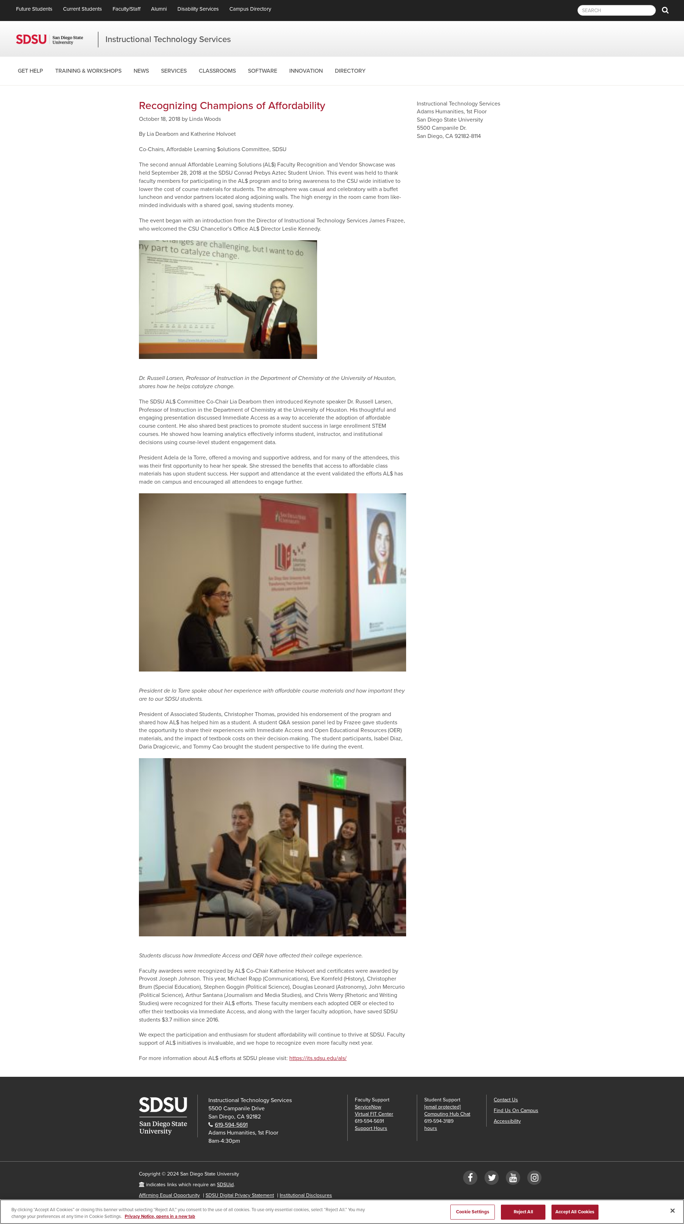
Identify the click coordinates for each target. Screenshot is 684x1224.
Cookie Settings (472, 1212)
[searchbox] (616, 10)
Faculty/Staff (126, 9)
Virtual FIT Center (374, 1114)
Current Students (82, 9)
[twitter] (491, 1179)
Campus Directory (250, 9)
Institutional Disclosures (306, 1195)
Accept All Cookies (574, 1212)
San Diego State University (57, 39)
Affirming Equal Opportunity (169, 1195)
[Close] (672, 1211)
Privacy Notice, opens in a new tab (160, 1216)
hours (430, 1128)
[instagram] (534, 1179)
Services (174, 70)
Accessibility (507, 1121)
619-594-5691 (231, 1124)
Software (262, 70)
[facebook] (470, 1179)
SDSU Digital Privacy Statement (240, 1195)
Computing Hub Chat (447, 1114)
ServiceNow (368, 1107)
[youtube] (513, 1179)
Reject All (523, 1212)
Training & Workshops (88, 70)
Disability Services (198, 9)
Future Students (34, 9)
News (141, 70)
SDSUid (225, 1185)
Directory (350, 70)
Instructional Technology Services (168, 39)
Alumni (159, 9)
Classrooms (217, 70)
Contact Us (506, 1100)
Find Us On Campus (516, 1110)
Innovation (306, 70)
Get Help (30, 70)
